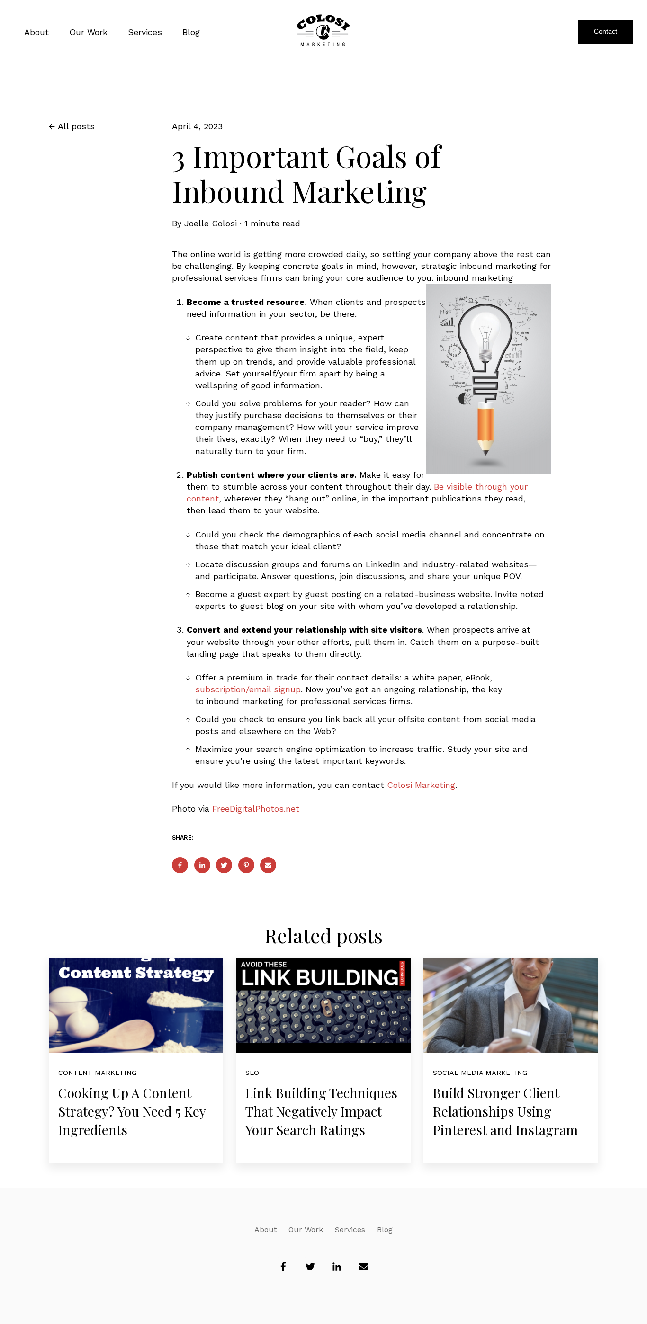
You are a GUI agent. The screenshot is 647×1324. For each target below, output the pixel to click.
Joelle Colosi (210, 223)
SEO (252, 1072)
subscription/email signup (248, 689)
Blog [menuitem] (191, 32)
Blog (385, 1229)
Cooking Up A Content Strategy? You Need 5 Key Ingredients (132, 1111)
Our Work (305, 1229)
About (265, 1229)
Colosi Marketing (421, 785)
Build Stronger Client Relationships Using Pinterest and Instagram (505, 1111)
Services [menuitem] (145, 32)
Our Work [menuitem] (88, 32)
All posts (76, 126)
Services (350, 1229)
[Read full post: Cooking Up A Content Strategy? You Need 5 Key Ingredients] (136, 1005)
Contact (605, 31)
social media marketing (480, 1072)
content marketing (97, 1072)
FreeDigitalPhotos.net (255, 809)
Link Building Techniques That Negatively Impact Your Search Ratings (321, 1111)
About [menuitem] (36, 32)
